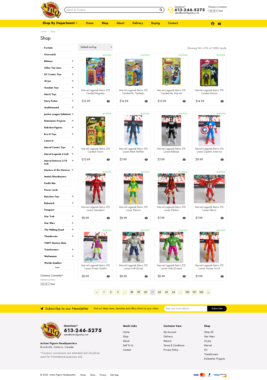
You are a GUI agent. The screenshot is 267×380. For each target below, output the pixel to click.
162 (201, 292)
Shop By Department (58, 22)
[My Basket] (219, 23)
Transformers (211, 354)
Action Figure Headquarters (62, 374)
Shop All (208, 332)
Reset (221, 10)
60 (145, 292)
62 (159, 292)
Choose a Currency (217, 7)
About (120, 23)
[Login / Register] (212, 23)
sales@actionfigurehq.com (187, 13)
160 (187, 292)
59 (138, 292)
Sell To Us (128, 345)
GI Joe (207, 341)
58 (131, 292)
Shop (105, 23)
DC (206, 350)
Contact (173, 23)
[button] (108, 101)
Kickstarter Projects (214, 359)
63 (166, 292)
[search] (160, 10)
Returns (167, 341)
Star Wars (209, 336)
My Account (170, 332)
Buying (155, 23)
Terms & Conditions (174, 345)
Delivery (137, 23)
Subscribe (217, 308)
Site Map (114, 375)
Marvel (208, 345)
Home (89, 23)
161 (194, 292)
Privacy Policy (171, 350)
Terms (92, 375)
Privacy (103, 375)
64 (173, 292)
